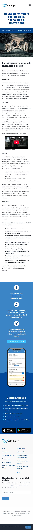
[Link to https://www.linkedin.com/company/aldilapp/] (19, 472)
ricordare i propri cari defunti (20, 163)
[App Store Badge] (9, 428)
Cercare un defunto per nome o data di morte (17, 172)
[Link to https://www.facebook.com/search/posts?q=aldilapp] (17, 472)
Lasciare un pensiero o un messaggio (15, 179)
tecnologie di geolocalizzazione (17, 117)
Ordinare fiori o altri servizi (12, 181)
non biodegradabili (14, 90)
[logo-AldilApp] (9, 4)
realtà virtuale (26, 122)
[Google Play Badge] (24, 428)
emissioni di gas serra (9, 87)
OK (28, 527)
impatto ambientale (7, 94)
